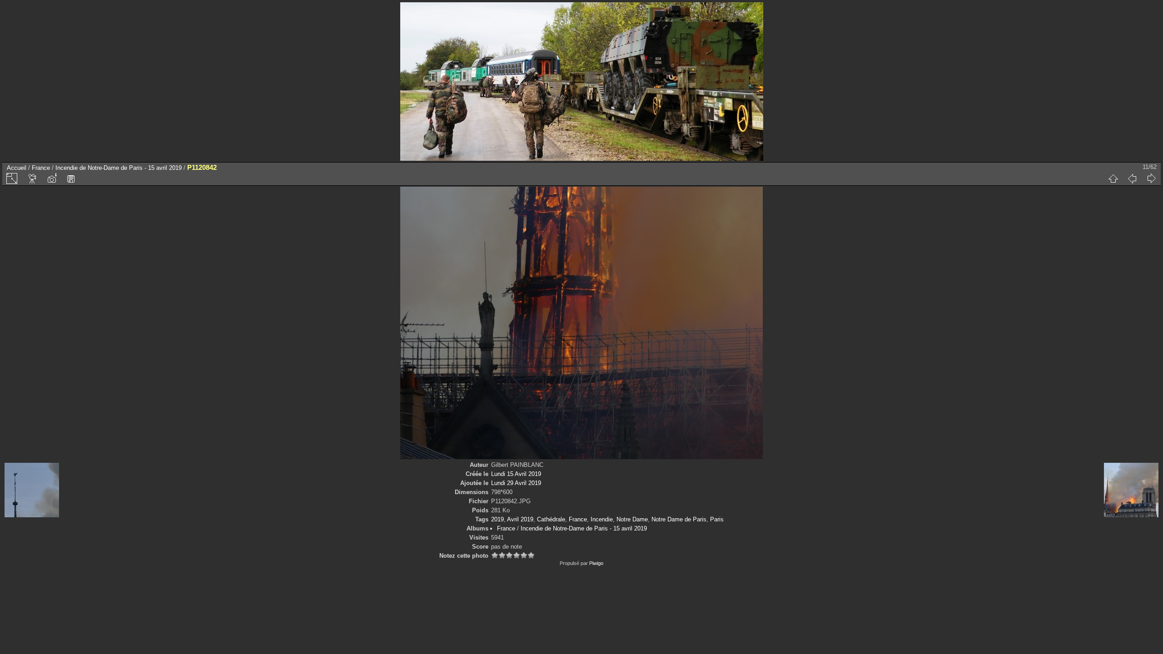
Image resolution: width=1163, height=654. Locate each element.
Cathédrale (551, 519)
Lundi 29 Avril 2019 (516, 483)
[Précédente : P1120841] (1132, 178)
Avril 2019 (520, 519)
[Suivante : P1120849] (1151, 178)
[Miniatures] (1113, 178)
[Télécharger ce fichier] (70, 178)
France (41, 167)
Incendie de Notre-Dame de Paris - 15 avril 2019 (118, 167)
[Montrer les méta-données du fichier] (51, 178)
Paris (717, 519)
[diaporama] (32, 178)
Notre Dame (632, 519)
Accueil (16, 167)
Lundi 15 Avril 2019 (516, 474)
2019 (497, 519)
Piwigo (596, 563)
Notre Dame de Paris (678, 519)
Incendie (602, 519)
